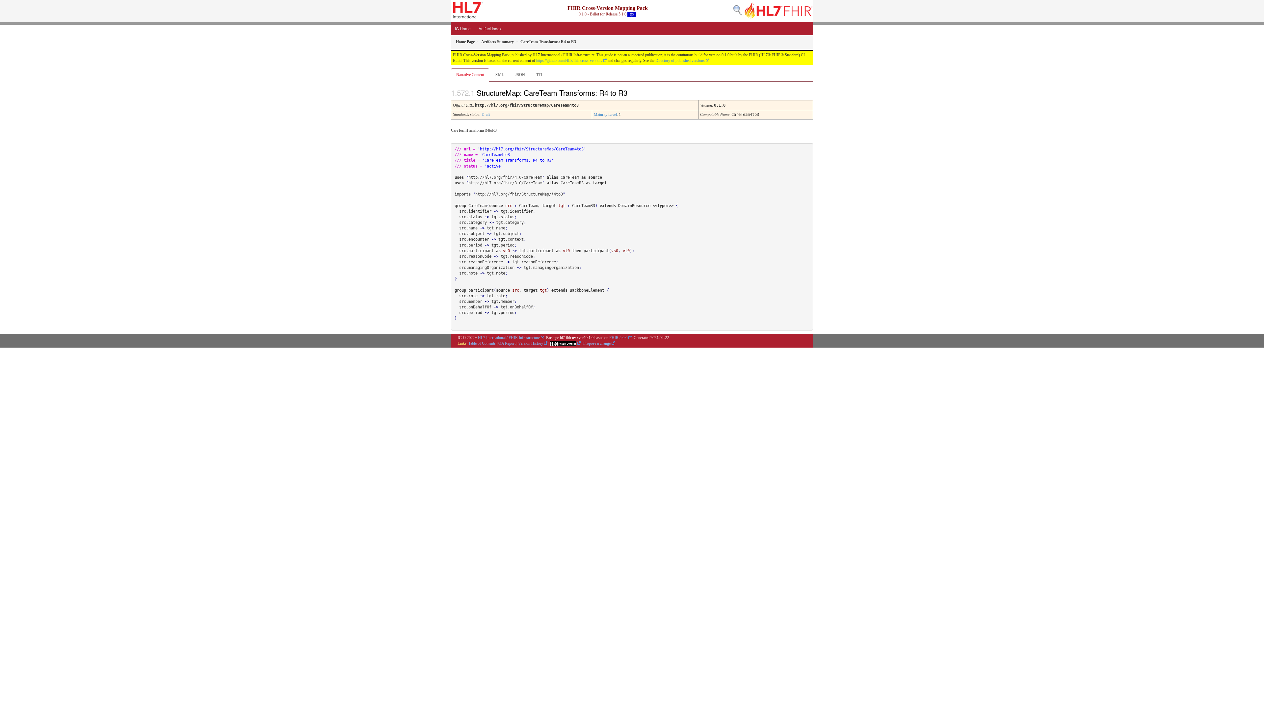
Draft (486, 114)
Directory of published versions (680, 60)
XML (499, 74)
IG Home (463, 28)
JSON (520, 74)
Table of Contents (482, 343)
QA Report (506, 343)
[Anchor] (633, 92)
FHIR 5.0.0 (618, 337)
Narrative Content (470, 74)
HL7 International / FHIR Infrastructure (509, 337)
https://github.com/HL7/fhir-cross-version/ (569, 60)
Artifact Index (490, 28)
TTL (539, 74)
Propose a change (597, 343)
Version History (530, 343)
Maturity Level (605, 114)
